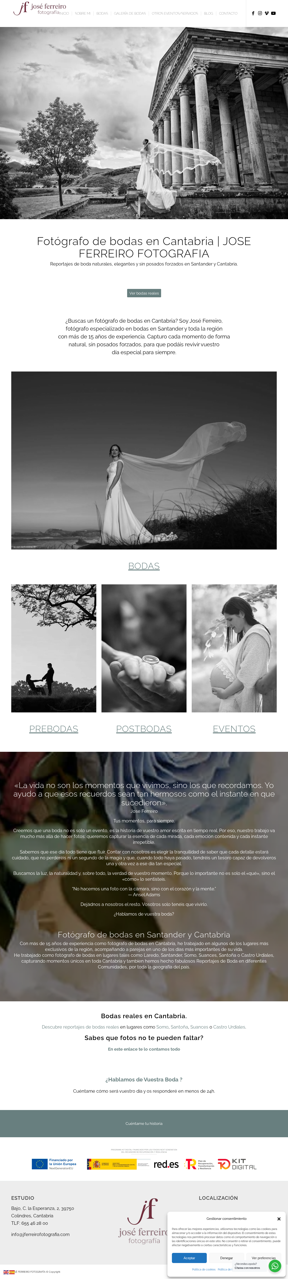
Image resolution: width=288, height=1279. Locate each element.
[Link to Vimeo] (266, 13)
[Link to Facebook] (253, 13)
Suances (199, 1027)
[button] (279, 1219)
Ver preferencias (264, 1258)
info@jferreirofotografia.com (40, 1234)
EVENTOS (234, 728)
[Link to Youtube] (273, 13)
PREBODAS (53, 728)
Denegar (226, 1258)
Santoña (179, 1027)
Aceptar (189, 1258)
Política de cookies (204, 1269)
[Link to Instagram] (259, 13)
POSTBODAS (144, 728)
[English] (6, 1271)
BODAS (144, 566)
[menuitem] (64, 13)
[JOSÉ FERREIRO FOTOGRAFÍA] (40, 13)
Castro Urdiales (229, 1027)
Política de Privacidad (231, 1269)
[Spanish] (12, 1271)
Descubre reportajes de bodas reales (80, 1027)
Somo (162, 1027)
